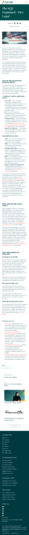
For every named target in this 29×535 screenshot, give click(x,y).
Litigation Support (7, 471)
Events (6, 517)
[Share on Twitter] (20, 23)
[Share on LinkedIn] (15, 23)
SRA (15, 49)
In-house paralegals (7, 462)
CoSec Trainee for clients (9, 495)
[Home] (13, 2)
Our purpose (5, 439)
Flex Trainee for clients (8, 492)
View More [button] (14, 426)
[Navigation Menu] (26, 2)
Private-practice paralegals (9, 469)
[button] (4, 368)
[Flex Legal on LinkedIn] (3, 509)
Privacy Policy (5, 533)
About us (4, 437)
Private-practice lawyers (8, 466)
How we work (5, 442)
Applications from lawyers (9, 481)
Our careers (5, 446)
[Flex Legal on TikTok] (3, 515)
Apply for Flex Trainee (8, 497)
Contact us (5, 448)
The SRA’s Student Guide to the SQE (14, 354)
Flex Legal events (6, 452)
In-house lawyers (6, 460)
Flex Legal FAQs (6, 450)
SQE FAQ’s (7, 323)
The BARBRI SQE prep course (12, 344)
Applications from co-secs (9, 485)
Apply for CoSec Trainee (8, 499)
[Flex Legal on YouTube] (3, 507)
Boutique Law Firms (7, 473)
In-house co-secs (6, 464)
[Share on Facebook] (17, 23)
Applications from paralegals (9, 483)
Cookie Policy (14, 533)
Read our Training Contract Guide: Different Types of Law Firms (15, 125)
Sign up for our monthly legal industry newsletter (12, 520)
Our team (4, 444)
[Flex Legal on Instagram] (3, 511)
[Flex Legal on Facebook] (3, 513)
